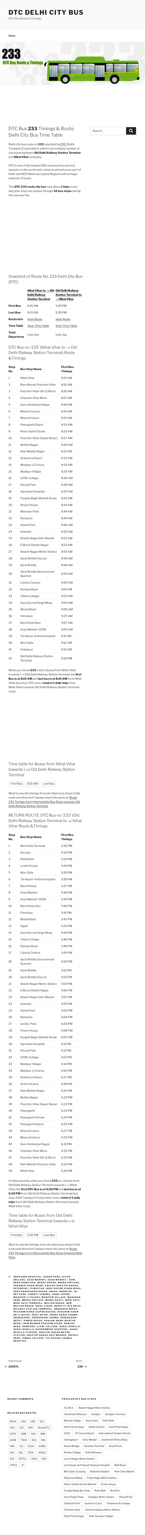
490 (30, 1427)
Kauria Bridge (71, 1445)
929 (33, 1433)
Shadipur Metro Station (101, 1496)
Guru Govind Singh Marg (63, 1288)
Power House (33, 1320)
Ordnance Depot (66, 1309)
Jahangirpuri (71, 1439)
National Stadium (100, 1471)
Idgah (53, 1291)
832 (34, 1439)
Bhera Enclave (68, 1282)
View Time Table (38, 325)
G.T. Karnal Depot (84, 1433)
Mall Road (120, 1465)
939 (44, 1458)
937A (13, 1433)
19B (32, 1421)
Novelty (60, 1306)
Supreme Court (93, 1503)
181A (34, 1458)
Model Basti (54, 1300)
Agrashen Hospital (27, 1276)
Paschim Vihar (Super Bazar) (34, 1312)
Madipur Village (54, 1297)
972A (31, 1446)
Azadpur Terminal (115, 1414)
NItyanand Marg (73, 1477)
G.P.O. (67, 1433)
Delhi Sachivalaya (74, 1426)
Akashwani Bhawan (75, 1414)
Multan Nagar (54, 1303)
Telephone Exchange (118, 1503)
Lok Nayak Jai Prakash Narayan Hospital (87, 1465)
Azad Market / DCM (61, 1279)
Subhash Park (72, 1503)
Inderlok (65, 1291)
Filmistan (37, 1288)
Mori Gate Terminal (28, 1303)
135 (21, 1427)
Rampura (29, 1326)
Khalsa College (72, 1452)
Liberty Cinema (39, 1294)
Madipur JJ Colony (26, 1297)
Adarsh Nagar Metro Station (94, 1407)
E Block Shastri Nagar (61, 1285)
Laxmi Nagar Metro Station (79, 1458)
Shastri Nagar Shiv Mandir (47, 1335)
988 (42, 1433)
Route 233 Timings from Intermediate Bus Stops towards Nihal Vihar (45, 1253)
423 (12, 1458)
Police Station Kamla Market (80, 1484)
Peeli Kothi (40, 1315)
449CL (42, 1452)
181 (21, 1452)
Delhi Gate (108, 1420)
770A (30, 1452)
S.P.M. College (47, 1326)
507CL (23, 1458)
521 (42, 1421)
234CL (14, 1464)
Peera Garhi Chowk (64, 1315)
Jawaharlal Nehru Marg (114, 1439)
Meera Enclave (33, 1300)
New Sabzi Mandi (124, 1471)
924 (12, 1452)
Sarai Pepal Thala (74, 1496)
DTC (63, 144)
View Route (34, 319)
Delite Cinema (97, 1426)
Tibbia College (33, 1338)
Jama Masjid (89, 1439)
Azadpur (96, 1414)
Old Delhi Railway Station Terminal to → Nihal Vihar (69, 295)
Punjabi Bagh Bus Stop (77, 1490)
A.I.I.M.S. (69, 1407)
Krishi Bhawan (93, 1452)
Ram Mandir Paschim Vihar (43, 1323)
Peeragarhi (21, 1317)
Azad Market (36, 1279)
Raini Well (100, 1490)
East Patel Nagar (118, 1426)
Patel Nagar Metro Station (102, 1477)
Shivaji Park (125, 1496)
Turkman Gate (72, 1509)
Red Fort (115, 1490)
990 (12, 1446)
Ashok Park (51, 1276)
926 (43, 1439)
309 (12, 1427)
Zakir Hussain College (101, 1515)
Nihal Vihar (44, 1306)
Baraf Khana (46, 1282)
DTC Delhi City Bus (46, 12)
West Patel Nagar (74, 1515)
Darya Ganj (92, 1420)
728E (24, 1433)
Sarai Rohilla (69, 1326)
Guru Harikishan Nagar (30, 1291)
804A (13, 1421)
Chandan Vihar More (28, 1285)
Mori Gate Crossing (75, 1471)
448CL (43, 1446)
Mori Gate (72, 1300)
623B (13, 1439)
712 (21, 1446)
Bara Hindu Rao (24, 1282)
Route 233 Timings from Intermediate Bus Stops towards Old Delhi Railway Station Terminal (44, 802)
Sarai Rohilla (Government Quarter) (40, 1329)
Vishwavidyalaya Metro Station (102, 1509)
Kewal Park (115, 1445)
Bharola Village (72, 1420)
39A (23, 1421)
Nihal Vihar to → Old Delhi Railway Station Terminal (40, 295)
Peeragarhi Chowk (45, 1317)
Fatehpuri (20, 1288)
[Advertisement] (72, 108)
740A (24, 1439)
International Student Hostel (114, 1433)
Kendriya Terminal (94, 1445)
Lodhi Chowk (61, 1294)
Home (11, 35)
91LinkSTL (44, 1427)
